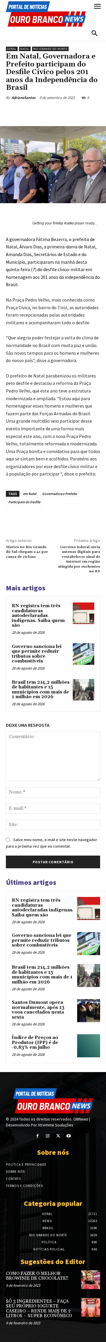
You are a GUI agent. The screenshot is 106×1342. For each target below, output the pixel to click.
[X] (44, 111)
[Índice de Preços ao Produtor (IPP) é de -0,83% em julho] (88, 1045)
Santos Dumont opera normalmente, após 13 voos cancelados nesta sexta (38, 1010)
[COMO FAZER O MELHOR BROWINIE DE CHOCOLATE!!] (90, 1279)
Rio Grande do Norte (50, 49)
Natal (24, 49)
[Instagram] (48, 1136)
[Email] (84, 111)
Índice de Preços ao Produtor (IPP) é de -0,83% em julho (35, 1042)
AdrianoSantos (23, 97)
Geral (11, 49)
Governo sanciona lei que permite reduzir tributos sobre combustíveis (37, 654)
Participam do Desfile (24, 502)
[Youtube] (68, 1136)
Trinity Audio (63, 223)
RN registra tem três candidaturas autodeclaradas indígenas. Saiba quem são (38, 615)
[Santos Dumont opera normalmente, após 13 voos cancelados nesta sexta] (88, 1010)
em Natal (29, 493)
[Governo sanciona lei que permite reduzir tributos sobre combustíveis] (83, 654)
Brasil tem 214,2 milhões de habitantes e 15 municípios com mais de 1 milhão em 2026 (40, 690)
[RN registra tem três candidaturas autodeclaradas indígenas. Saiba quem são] (83, 613)
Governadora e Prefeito (59, 493)
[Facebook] (30, 111)
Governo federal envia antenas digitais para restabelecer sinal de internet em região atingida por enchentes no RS (79, 559)
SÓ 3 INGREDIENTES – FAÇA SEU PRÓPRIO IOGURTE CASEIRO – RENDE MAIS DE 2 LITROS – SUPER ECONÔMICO (39, 1309)
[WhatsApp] (71, 111)
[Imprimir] (98, 111)
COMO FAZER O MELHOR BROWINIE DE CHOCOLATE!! (37, 1276)
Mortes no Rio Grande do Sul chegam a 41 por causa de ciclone (27, 552)
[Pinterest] (57, 111)
